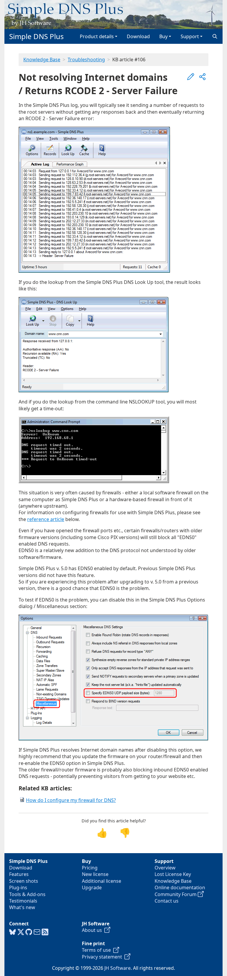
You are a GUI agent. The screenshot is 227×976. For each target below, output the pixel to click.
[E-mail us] (37, 932)
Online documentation (180, 887)
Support (190, 36)
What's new (22, 907)
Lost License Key (173, 874)
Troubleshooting (86, 59)
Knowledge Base (41, 59)
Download (138, 36)
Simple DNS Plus (36, 36)
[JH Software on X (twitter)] (20, 932)
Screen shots (23, 881)
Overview (165, 867)
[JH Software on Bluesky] (12, 932)
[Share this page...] (202, 77)
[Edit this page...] (191, 77)
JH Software (117, 968)
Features (19, 874)
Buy (163, 36)
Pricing (90, 867)
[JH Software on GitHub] (28, 932)
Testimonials (23, 901)
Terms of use (97, 950)
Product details (97, 36)
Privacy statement (103, 957)
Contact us (167, 901)
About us (93, 930)
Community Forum (176, 894)
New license (95, 874)
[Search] (215, 36)
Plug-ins (18, 887)
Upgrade (92, 887)
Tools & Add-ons (27, 894)
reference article (45, 519)
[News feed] (45, 932)
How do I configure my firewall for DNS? (71, 800)
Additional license (101, 881)
